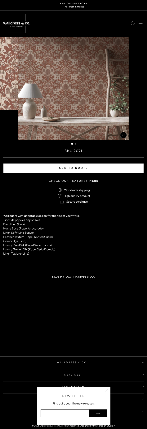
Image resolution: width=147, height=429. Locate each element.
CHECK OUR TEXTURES (73, 180)
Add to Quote (73, 168)
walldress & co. (72, 362)
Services (72, 374)
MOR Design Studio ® (104, 425)
